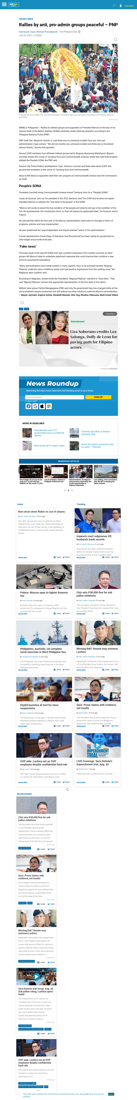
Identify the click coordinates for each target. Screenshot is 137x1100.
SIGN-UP (98, 397)
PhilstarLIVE (83, 769)
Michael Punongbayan (47, 32)
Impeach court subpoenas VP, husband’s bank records (94, 538)
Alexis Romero (27, 601)
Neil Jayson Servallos (86, 544)
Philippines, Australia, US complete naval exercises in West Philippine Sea (43, 650)
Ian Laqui (25, 769)
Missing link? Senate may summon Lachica (32, 932)
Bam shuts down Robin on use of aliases (41, 511)
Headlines (26, 18)
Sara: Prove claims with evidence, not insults (31, 877)
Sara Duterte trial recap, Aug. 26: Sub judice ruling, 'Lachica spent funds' (36, 991)
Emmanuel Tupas (27, 32)
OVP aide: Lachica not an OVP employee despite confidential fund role (43, 763)
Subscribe (129, 6)
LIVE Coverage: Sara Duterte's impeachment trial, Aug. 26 (94, 763)
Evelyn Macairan (28, 713)
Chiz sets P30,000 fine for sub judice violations (94, 594)
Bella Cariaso (83, 713)
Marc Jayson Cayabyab (87, 600)
